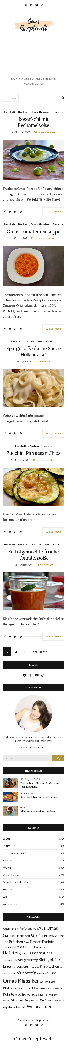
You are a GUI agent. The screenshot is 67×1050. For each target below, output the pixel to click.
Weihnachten (10, 903)
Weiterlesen (53, 211)
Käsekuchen (49, 966)
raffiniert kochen (54, 988)
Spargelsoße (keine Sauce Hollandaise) (33, 351)
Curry (26, 942)
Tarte (54, 1000)
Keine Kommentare (44, 132)
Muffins (12, 973)
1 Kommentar (43, 361)
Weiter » (38, 651)
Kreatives (34, 967)
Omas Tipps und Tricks (15, 882)
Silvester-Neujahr (47, 994)
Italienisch (8, 960)
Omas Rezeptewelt (33, 1039)
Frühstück (8, 947)
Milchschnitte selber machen (37, 811)
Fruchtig (48, 942)
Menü (12, 98)
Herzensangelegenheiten (16, 853)
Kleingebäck (49, 959)
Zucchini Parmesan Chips (33, 453)
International (43, 953)
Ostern (44, 981)
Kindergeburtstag (26, 960)
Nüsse (51, 973)
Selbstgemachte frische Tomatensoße (33, 555)
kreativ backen (16, 966)
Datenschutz (25, 1020)
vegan (60, 1000)
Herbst (26, 953)
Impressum (42, 1020)
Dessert (36, 942)
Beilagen (23, 936)
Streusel (17, 1000)
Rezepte (58, 111)
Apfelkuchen (29, 928)
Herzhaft (9, 111)
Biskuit (36, 935)
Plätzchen (10, 988)
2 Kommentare (44, 564)
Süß (5, 896)
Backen (7, 838)
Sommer (6, 1000)
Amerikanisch (11, 928)
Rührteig (10, 994)
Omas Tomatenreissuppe (33, 231)
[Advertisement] (33, 55)
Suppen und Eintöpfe (38, 1000)
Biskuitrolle (49, 935)
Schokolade (28, 994)
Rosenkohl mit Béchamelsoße (33, 122)
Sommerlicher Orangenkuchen (38, 797)
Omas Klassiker (40, 111)
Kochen (23, 111)
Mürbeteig (26, 972)
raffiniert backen (32, 988)
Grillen (27, 947)
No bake (41, 973)
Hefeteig (12, 952)
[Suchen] (58, 758)
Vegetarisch (10, 1007)
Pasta (52, 982)
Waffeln (22, 1007)
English (6, 845)
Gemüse (19, 946)
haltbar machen (39, 947)
